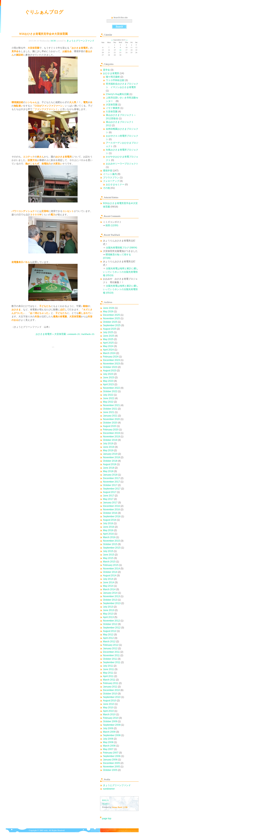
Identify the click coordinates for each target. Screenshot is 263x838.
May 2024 (108, 346)
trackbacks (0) (87, 333)
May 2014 (108, 586)
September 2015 (112, 547)
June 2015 (108, 554)
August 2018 (109, 464)
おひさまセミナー (115, 184)
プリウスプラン (111, 177)
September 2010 (112, 697)
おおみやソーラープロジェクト (122, 163)
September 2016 (112, 516)
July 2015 (108, 551)
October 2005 (110, 770)
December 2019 (111, 433)
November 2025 (111, 318)
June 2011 (108, 669)
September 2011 (111, 662)
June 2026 (108, 308)
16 (120, 50)
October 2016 (110, 513)
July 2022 (108, 395)
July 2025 (108, 332)
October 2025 (110, 322)
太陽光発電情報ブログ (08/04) (121, 247)
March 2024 (109, 353)
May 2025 (108, 339)
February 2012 (110, 645)
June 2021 (108, 412)
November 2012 (111, 620)
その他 (106, 188)
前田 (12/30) (112, 225)
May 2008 (108, 742)
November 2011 (111, 655)
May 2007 (108, 749)
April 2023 (108, 384)
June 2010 (108, 704)
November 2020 (111, 419)
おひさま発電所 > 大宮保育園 (51, 333)
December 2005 (111, 763)
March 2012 (109, 641)
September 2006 (112, 756)
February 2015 (110, 565)
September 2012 (112, 627)
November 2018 (111, 457)
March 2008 (109, 745)
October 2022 (110, 391)
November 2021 (111, 405)
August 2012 (109, 631)
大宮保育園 (111, 104)
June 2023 (108, 377)
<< (112, 40)
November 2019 (111, 436)
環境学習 (107, 170)
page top (106, 818)
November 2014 (111, 568)
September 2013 (112, 603)
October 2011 (110, 659)
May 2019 (108, 450)
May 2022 (108, 401)
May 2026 (108, 311)
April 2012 (108, 638)
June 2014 (108, 582)
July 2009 (108, 728)
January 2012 (110, 648)
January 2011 (110, 686)
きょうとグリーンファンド (80, 40)
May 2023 (108, 381)
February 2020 (110, 429)
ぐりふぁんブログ (44, 11)
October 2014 (110, 572)
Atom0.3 (105, 803)
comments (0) (73, 333)
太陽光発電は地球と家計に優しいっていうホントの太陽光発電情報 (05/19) (120, 272)
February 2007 (110, 752)
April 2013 (108, 617)
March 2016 (109, 537)
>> (127, 40)
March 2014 (109, 589)
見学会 (106, 70)
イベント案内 (110, 174)
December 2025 (111, 315)
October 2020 (110, 422)
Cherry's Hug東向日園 (117, 94)
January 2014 (110, 593)
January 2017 (110, 502)
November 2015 (111, 540)
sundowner (109, 788)
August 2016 (109, 520)
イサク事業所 (113, 108)
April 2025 (108, 342)
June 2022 (108, 398)
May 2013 (108, 613)
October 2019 (110, 440)
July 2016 (108, 523)
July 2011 (108, 665)
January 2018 (110, 474)
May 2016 (108, 530)
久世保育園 (111, 111)
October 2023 (110, 367)
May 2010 (108, 707)
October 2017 (110, 485)
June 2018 (108, 467)
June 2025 (108, 335)
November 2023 (111, 363)
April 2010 (108, 711)
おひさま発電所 (111, 73)
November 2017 (111, 481)
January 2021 (110, 415)
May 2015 (108, 558)
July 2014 (108, 579)
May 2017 (108, 499)
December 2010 (111, 690)
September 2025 (112, 325)
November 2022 (111, 388)
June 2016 (108, 527)
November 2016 (111, 509)
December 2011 (111, 652)
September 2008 (112, 735)
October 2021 (110, 408)
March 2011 (109, 679)
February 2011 (110, 683)
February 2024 (110, 356)
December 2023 (111, 360)
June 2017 (108, 495)
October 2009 (110, 721)
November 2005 (111, 766)
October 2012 (110, 624)
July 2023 (108, 374)
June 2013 (108, 610)
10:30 (53, 40)
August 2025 (109, 329)
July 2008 (108, 738)
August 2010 (109, 700)
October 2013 (110, 599)
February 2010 (110, 718)
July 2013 (108, 606)
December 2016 (111, 506)
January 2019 (110, 454)
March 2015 (109, 561)
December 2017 (111, 478)
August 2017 (109, 492)
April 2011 (108, 676)
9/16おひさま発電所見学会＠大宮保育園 (43, 33)
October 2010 (110, 693)
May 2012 (108, 634)
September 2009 (112, 725)
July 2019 (108, 443)
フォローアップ (111, 181)
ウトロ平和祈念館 (115, 80)
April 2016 (108, 533)
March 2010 (109, 714)
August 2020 (109, 426)
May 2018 (108, 471)
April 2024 (108, 349)
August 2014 (109, 575)
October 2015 (110, 544)
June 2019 (108, 447)
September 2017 (112, 488)
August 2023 (109, 370)
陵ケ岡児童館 (113, 76)
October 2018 (110, 461)
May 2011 (108, 672)
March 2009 (109, 731)
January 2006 (110, 759)
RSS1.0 (105, 800)
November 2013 (111, 596)
